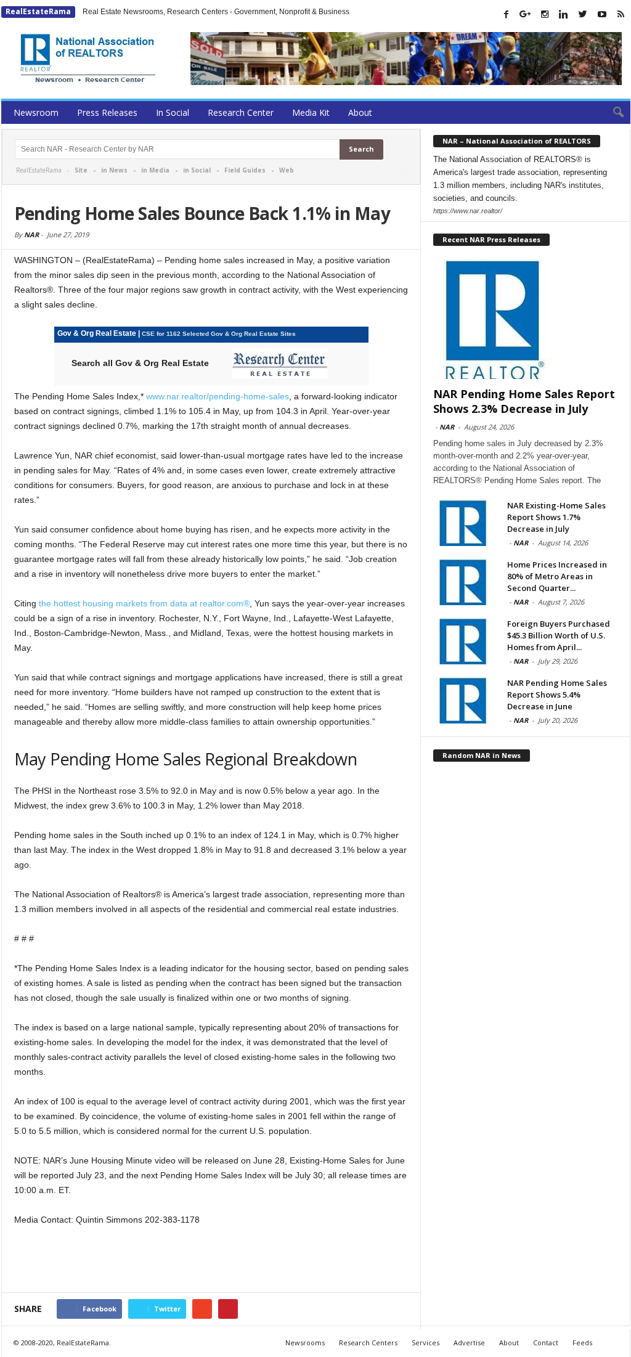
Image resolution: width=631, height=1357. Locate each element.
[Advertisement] (211, 1260)
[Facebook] (506, 14)
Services (425, 1342)
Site (81, 170)
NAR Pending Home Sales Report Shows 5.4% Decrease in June (557, 694)
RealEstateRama (38, 11)
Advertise (469, 1342)
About (360, 112)
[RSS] (621, 14)
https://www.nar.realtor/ (467, 210)
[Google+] (525, 14)
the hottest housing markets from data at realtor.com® (144, 603)
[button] (611, 112)
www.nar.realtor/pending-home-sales (217, 396)
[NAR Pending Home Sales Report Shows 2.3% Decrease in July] (525, 319)
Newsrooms (305, 1342)
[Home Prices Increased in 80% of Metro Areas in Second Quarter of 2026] (464, 582)
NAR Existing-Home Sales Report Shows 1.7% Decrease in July (556, 517)
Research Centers (368, 1342)
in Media (155, 170)
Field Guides (245, 170)
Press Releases (107, 112)
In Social (172, 112)
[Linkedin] (563, 14)
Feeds (582, 1342)
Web (286, 170)
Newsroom (36, 112)
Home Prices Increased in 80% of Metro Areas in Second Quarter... (557, 576)
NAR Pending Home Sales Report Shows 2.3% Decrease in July (524, 401)
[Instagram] (544, 14)
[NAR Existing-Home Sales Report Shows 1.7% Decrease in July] (464, 523)
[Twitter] (583, 14)
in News (114, 170)
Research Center (241, 112)
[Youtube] (602, 14)
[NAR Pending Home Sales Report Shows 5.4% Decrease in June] (464, 700)
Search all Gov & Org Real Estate (140, 363)
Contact (545, 1342)
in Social (197, 170)
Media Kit (311, 112)
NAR (31, 234)
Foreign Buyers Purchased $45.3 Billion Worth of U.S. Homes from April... (558, 635)
